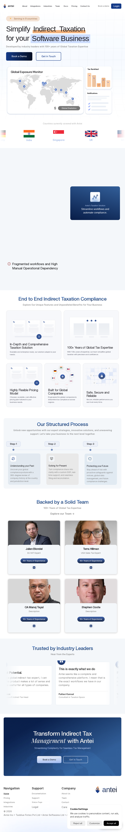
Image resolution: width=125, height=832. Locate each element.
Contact (65, 802)
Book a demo (103, 6)
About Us (66, 793)
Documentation (39, 793)
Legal (35, 806)
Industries (8, 806)
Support (35, 798)
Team (64, 798)
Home (6, 793)
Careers (66, 807)
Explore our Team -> (62, 513)
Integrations (9, 802)
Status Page (37, 802)
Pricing (7, 798)
